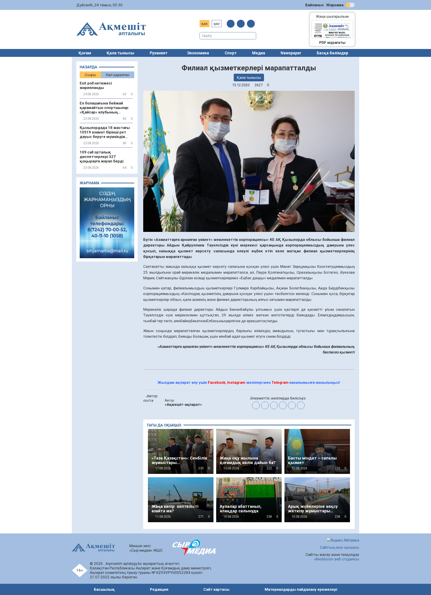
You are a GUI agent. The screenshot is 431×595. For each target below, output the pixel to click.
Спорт (231, 53)
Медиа (258, 53)
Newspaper (291, 53)
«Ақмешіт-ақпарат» (183, 404)
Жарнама (334, 5)
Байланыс (314, 5)
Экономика (198, 53)
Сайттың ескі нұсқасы (339, 547)
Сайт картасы (216, 589)
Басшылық (104, 589)
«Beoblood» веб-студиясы (336, 559)
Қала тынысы (120, 53)
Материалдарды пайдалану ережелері (301, 589)
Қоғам (85, 53)
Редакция (159, 589)
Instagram (236, 382)
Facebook (216, 382)
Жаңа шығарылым (334, 16)
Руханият (158, 53)
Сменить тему (350, 5)
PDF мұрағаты (332, 42)
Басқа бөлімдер (332, 53)
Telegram (280, 382)
